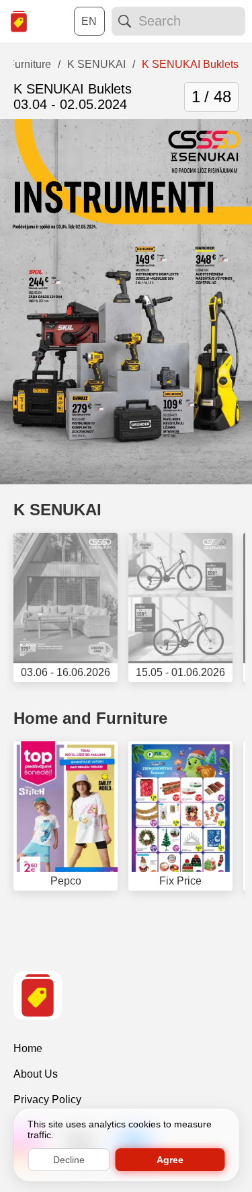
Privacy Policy (47, 1099)
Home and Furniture (90, 718)
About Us (35, 1074)
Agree (170, 1159)
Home (27, 1048)
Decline (69, 1159)
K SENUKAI (57, 509)
